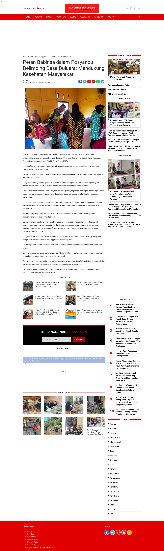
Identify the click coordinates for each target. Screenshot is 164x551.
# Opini (111, 464)
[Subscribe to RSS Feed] (129, 532)
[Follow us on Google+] (118, 532)
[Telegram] (102, 81)
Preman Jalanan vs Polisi (118, 85)
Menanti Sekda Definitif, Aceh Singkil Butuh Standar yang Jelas (126, 331)
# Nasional (112, 455)
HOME (27, 17)
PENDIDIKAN (99, 17)
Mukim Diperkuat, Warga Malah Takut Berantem (123, 78)
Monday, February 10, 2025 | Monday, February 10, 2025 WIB (40, 82)
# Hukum (112, 433)
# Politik (111, 509)
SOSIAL (73, 17)
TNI (70, 57)
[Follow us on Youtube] (123, 532)
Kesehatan (50, 57)
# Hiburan (112, 428)
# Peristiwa (113, 487)
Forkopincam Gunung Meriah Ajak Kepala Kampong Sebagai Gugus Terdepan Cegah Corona (47, 284)
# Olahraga (112, 460)
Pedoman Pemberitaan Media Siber (41, 547)
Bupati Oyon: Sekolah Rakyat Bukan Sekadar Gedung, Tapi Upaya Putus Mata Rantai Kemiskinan (127, 342)
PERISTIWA (61, 17)
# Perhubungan (114, 478)
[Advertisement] (82, 37)
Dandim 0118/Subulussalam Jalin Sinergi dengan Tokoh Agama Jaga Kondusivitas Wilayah (122, 195)
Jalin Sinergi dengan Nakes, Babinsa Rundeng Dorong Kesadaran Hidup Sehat (127, 411)
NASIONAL (38, 17)
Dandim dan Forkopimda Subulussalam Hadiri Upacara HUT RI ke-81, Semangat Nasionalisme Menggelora (124, 207)
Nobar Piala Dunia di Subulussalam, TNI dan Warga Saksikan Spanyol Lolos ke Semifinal (124, 215)
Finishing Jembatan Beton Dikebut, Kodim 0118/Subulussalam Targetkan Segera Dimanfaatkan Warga (124, 224)
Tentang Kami (32, 539)
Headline (30, 8)
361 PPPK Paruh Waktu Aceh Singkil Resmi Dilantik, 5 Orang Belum (123, 141)
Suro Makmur (61, 57)
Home (25, 57)
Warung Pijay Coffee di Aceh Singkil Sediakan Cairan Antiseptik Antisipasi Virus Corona (48, 298)
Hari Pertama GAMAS (117, 90)
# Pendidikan (113, 473)
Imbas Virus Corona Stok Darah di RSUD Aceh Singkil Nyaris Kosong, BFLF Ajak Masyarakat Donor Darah (47, 312)
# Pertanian (113, 500)
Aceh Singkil (40, 57)
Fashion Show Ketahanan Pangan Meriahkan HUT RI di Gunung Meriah (127, 353)
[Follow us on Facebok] (106, 532)
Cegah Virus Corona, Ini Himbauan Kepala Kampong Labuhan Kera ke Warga (89, 312)
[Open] (139, 16)
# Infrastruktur (114, 437)
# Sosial (111, 514)
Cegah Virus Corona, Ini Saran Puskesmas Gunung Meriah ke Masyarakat (88, 298)
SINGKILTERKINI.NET (31, 155)
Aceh (31, 57)
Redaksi (30, 534)
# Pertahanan (113, 496)
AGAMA (111, 17)
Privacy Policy (32, 542)
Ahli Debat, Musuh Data (118, 94)
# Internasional (114, 442)
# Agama (112, 424)
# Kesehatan (113, 446)
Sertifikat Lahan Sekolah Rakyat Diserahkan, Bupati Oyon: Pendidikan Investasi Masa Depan (126, 376)
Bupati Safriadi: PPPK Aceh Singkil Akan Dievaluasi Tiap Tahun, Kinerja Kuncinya (95, 433)
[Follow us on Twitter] (112, 532)
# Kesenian (112, 451)
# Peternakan (113, 505)
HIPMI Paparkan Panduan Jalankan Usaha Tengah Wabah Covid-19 (90, 283)
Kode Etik (31, 545)
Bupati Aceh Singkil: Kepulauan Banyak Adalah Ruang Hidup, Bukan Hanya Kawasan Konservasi (124, 148)
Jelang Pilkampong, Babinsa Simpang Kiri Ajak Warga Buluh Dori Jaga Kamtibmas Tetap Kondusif (127, 364)
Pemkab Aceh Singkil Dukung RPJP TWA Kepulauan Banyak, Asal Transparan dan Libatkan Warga (123, 133)
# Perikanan (113, 482)
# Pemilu (112, 469)
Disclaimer (31, 537)
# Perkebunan (114, 491)
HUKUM (49, 17)
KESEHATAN (85, 17)
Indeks (42, 8)
